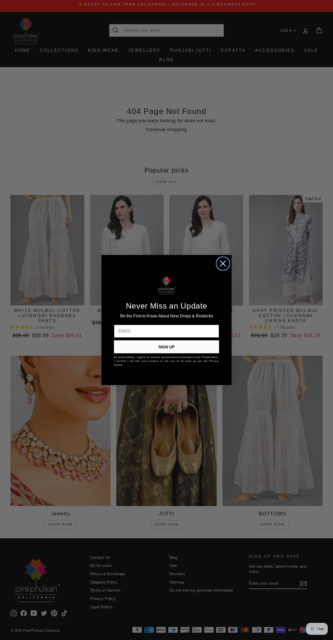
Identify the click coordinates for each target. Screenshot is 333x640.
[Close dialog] (222, 263)
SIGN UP (166, 347)
